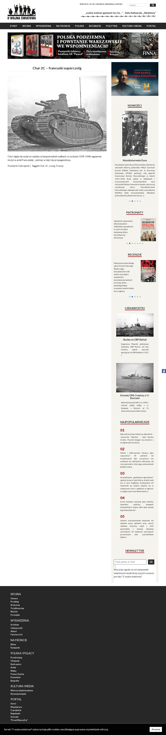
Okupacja (15, 638)
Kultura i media (132, 26)
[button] (129, 176)
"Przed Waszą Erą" (19, 697)
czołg (52, 166)
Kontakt (119, 4)
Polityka (111, 26)
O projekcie (99, 4)
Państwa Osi (16, 612)
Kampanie (15, 625)
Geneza (14, 576)
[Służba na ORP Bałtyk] (135, 302)
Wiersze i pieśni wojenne (22, 668)
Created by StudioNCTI (126, 708)
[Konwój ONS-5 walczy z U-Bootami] (135, 354)
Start (13, 26)
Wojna (26, 26)
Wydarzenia (43, 26)
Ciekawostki (16, 605)
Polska (79, 26)
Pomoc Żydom (17, 651)
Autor (92, 4)
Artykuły (15, 602)
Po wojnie (15, 592)
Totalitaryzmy (17, 586)
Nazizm (14, 589)
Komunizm (15, 655)
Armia (13, 645)
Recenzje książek (18, 671)
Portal (151, 26)
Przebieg (15, 579)
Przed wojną (16, 635)
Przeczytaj (84, 4)
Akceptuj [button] (156, 729)
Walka (13, 648)
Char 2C (44, 166)
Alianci (14, 609)
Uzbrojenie (24, 166)
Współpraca (110, 4)
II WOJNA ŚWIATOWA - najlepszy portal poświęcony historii (40, 708)
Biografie (95, 26)
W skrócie (15, 582)
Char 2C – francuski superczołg (57, 68)
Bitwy (13, 622)
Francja (59, 166)
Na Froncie (63, 26)
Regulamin (15, 691)
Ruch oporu (16, 642)
